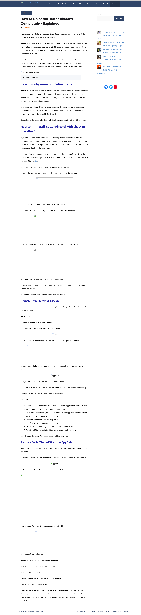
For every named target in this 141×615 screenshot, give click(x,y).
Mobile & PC (77, 4)
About (76, 611)
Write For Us (117, 611)
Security (105, 4)
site (35, 161)
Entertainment (92, 4)
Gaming (115, 4)
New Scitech (40, 611)
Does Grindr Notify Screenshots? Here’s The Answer (109, 60)
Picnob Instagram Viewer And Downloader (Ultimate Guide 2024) (110, 35)
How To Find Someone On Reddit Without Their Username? (109, 70)
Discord (29, 13)
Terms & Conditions (97, 611)
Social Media (62, 4)
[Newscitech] (33, 4)
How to (51, 4)
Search (99, 15)
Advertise (108, 611)
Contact (125, 611)
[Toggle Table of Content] (77, 77)
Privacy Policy (84, 611)
